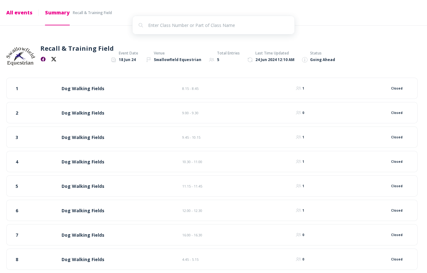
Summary (57, 12)
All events (19, 12)
